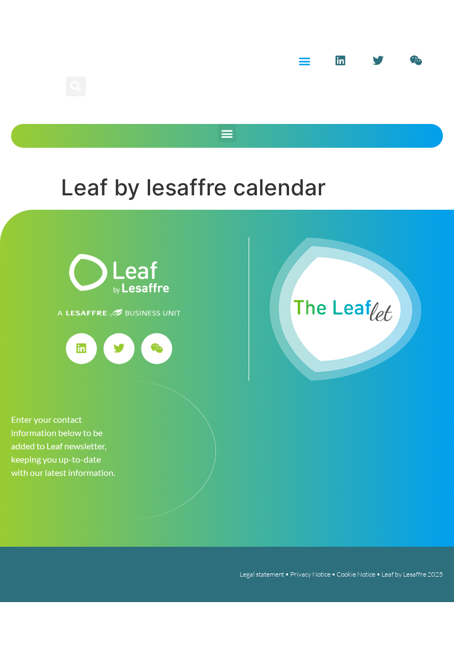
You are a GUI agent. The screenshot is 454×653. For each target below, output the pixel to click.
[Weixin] (415, 60)
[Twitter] (378, 60)
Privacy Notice (310, 574)
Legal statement (262, 574)
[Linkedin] (340, 60)
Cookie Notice (356, 574)
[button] (304, 61)
